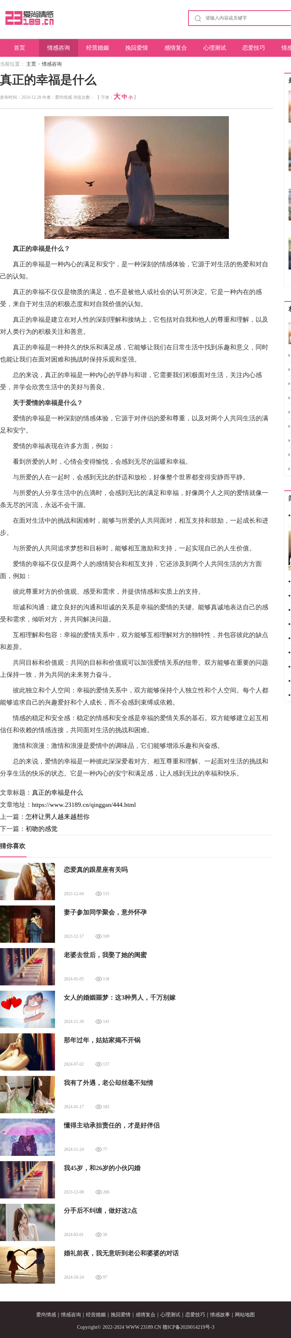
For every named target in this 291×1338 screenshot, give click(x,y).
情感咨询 (58, 48)
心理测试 (214, 48)
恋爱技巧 (253, 48)
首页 (19, 48)
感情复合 (175, 48)
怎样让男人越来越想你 (57, 816)
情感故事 (220, 1314)
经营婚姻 (97, 48)
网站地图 (245, 1314)
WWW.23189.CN (143, 1327)
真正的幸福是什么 (57, 792)
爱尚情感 (46, 1314)
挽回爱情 (136, 48)
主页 (31, 64)
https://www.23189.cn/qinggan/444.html (84, 804)
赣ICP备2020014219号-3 (188, 1327)
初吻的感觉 (41, 828)
